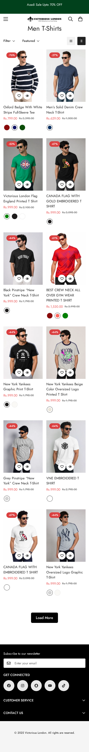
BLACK (14, 216)
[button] (80, 19)
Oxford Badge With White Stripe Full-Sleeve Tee (22, 110)
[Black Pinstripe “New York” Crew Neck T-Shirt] (23, 258)
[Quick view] (27, 96)
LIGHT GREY (7, 498)
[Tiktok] (63, 685)
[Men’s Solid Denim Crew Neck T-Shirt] (66, 75)
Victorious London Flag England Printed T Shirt (20, 198)
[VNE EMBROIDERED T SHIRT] (66, 446)
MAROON (7, 127)
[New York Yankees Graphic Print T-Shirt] (23, 352)
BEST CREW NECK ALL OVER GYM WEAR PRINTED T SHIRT (63, 295)
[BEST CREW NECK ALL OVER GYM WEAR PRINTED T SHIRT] (66, 258)
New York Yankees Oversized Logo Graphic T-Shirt (64, 572)
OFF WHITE (14, 404)
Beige (49, 409)
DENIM (49, 127)
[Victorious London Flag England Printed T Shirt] (23, 164)
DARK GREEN (22, 127)
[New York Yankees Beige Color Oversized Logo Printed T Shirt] (66, 352)
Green (7, 216)
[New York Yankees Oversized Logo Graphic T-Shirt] (66, 535)
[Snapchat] (36, 685)
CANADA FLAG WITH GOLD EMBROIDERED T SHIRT (63, 201)
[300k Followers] (8, 685)
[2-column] (81, 41)
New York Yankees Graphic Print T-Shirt (18, 387)
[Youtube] (49, 685)
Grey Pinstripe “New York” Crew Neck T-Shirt (21, 481)
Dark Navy (14, 127)
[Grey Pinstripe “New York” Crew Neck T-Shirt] (23, 446)
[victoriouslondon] (44, 19)
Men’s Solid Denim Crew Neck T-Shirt (64, 110)
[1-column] (71, 41)
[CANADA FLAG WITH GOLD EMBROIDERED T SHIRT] (66, 164)
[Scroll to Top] (80, 727)
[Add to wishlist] (19, 96)
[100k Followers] (22, 685)
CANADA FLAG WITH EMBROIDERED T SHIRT (20, 570)
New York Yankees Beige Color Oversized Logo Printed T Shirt (64, 389)
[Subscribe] (81, 663)
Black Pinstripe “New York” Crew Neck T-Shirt (21, 293)
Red (57, 315)
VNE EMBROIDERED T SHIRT (62, 481)
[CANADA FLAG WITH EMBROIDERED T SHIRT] (23, 535)
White (22, 216)
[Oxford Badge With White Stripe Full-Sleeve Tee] (23, 75)
